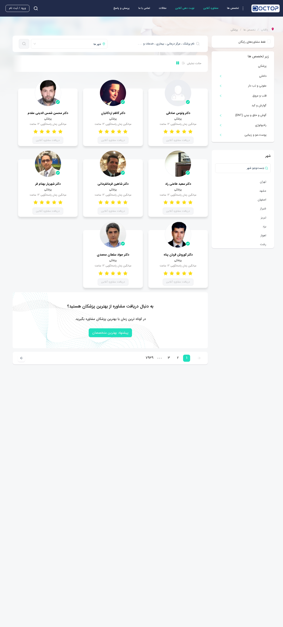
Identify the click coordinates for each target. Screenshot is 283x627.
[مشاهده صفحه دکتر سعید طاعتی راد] (178, 163)
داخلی (262, 76)
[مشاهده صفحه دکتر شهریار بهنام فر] (48, 163)
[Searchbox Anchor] (34, 8)
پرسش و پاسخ (121, 8)
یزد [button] (264, 226)
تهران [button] (263, 181)
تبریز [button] (263, 217)
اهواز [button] (263, 235)
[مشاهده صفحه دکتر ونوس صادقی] (178, 93)
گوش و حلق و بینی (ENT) (250, 115)
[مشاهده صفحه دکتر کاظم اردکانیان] (113, 93)
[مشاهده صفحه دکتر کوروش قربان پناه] (178, 234)
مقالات (162, 8)
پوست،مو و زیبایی (255, 135)
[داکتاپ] (265, 8)
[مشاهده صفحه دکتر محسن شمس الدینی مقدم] (48, 93)
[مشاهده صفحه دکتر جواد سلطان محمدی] (113, 234)
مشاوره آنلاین (210, 8)
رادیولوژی (260, 125)
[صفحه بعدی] (21, 358)
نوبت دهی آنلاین (184, 8)
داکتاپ (264, 30)
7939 (149, 358)
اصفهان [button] (262, 199)
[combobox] (155, 44)
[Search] (24, 44)
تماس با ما (144, 8)
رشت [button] (263, 244)
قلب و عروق (259, 95)
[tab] (243, 76)
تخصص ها (249, 30)
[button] (237, 8)
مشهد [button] (262, 190)
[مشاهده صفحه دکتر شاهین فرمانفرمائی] (113, 163)
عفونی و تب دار (257, 85)
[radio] (190, 131)
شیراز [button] (263, 208)
